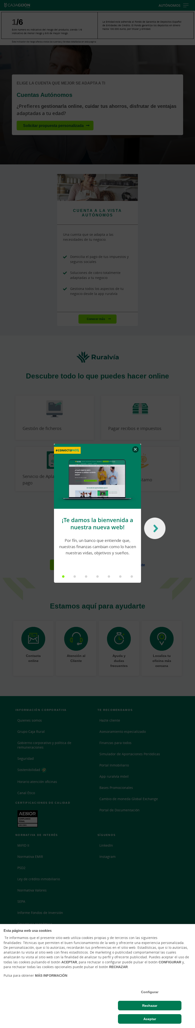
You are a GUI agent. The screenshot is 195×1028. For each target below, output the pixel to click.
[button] (63, 576)
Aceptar (149, 1019)
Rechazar (149, 1005)
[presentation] (154, 529)
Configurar (149, 992)
